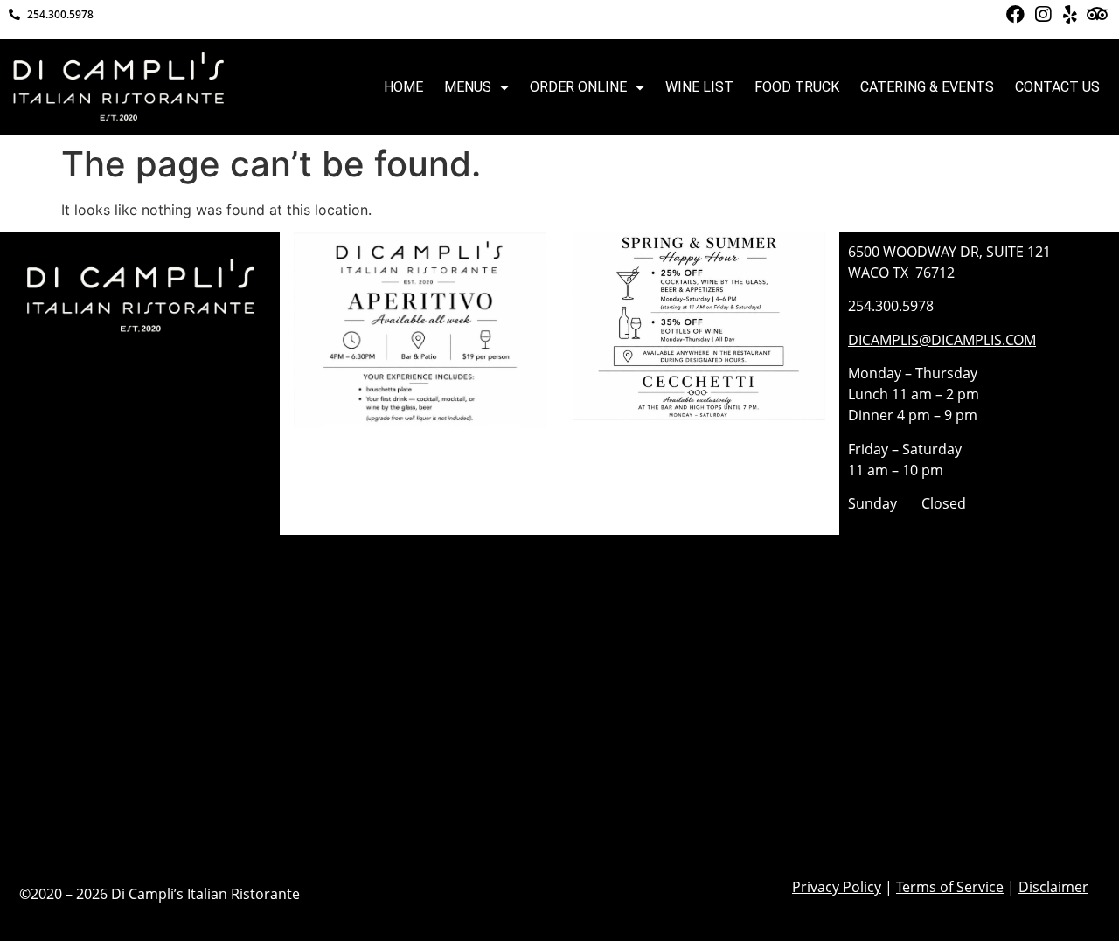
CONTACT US (1057, 87)
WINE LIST (699, 87)
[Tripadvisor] (1097, 14)
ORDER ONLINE (578, 87)
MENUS (467, 87)
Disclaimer (1053, 886)
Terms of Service (950, 886)
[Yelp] (1069, 14)
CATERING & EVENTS (927, 87)
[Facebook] (1014, 14)
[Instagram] (1042, 14)
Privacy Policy (836, 886)
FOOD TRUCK (796, 87)
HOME (403, 87)
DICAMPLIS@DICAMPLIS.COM (942, 339)
